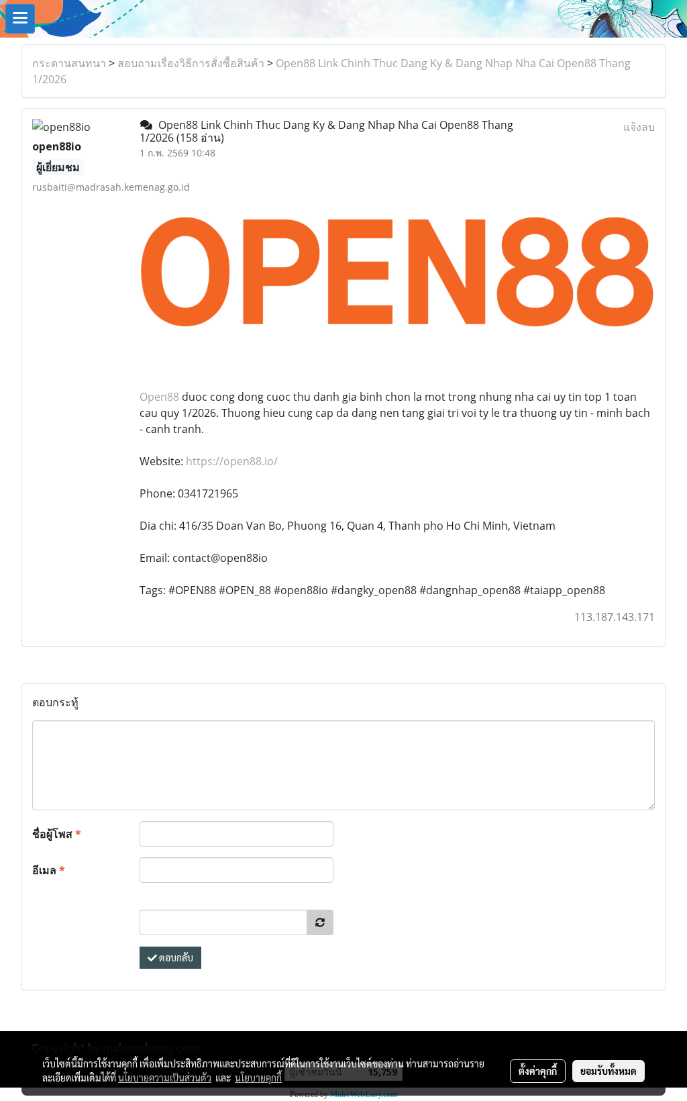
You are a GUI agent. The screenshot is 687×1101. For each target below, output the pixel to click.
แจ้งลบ (639, 126)
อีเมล (48, 870)
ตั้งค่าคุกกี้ (538, 1071)
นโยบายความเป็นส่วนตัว (164, 1077)
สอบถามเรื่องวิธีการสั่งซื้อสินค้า (190, 63)
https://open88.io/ (232, 461)
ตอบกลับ (175, 957)
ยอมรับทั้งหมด (608, 1071)
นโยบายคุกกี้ (258, 1077)
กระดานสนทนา (69, 63)
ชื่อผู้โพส (56, 833)
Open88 (159, 396)
